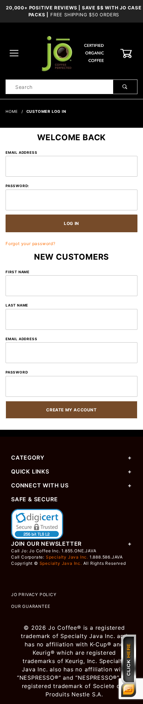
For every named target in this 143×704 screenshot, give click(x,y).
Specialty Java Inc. (67, 557)
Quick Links (30, 471)
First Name (18, 272)
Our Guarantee (30, 606)
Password (17, 372)
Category (27, 457)
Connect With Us (40, 485)
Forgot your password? (31, 243)
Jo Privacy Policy (34, 594)
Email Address (21, 152)
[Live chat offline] (128, 666)
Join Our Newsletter (46, 543)
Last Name (17, 305)
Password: (17, 186)
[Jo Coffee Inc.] (71, 53)
